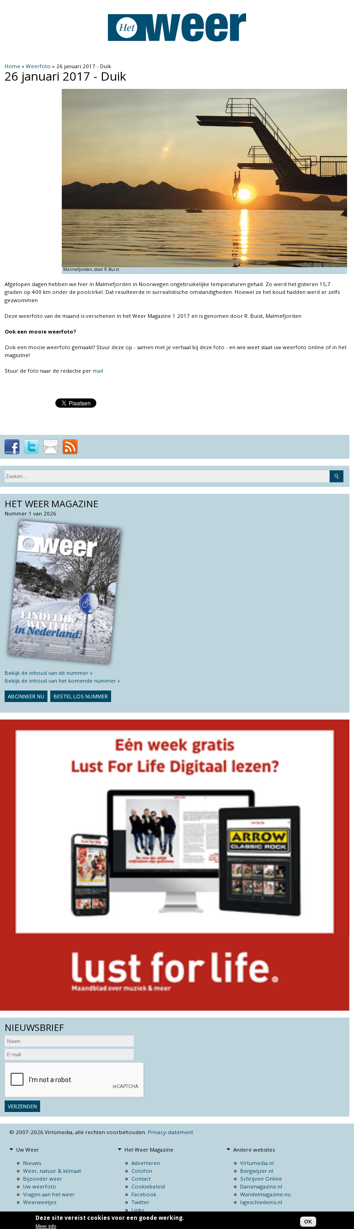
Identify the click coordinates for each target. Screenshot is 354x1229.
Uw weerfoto (39, 1186)
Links (137, 1209)
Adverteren (145, 1162)
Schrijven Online (261, 1178)
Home (12, 66)
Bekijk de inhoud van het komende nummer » (62, 680)
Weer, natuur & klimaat (52, 1170)
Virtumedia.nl (257, 1162)
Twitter (140, 1202)
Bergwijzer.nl (256, 1170)
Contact (141, 1178)
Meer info (45, 1226)
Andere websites (254, 1149)
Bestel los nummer (80, 696)
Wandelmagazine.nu (265, 1194)
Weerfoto (38, 66)
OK (308, 1221)
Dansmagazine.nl (261, 1186)
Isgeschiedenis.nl (261, 1202)
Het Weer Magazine (148, 1149)
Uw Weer (27, 1149)
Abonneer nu (26, 696)
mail (98, 370)
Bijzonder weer (42, 1178)
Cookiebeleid (148, 1186)
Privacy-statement (170, 1132)
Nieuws (32, 1162)
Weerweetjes (39, 1202)
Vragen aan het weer (49, 1194)
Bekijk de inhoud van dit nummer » (49, 672)
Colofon (141, 1170)
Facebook (143, 1194)
